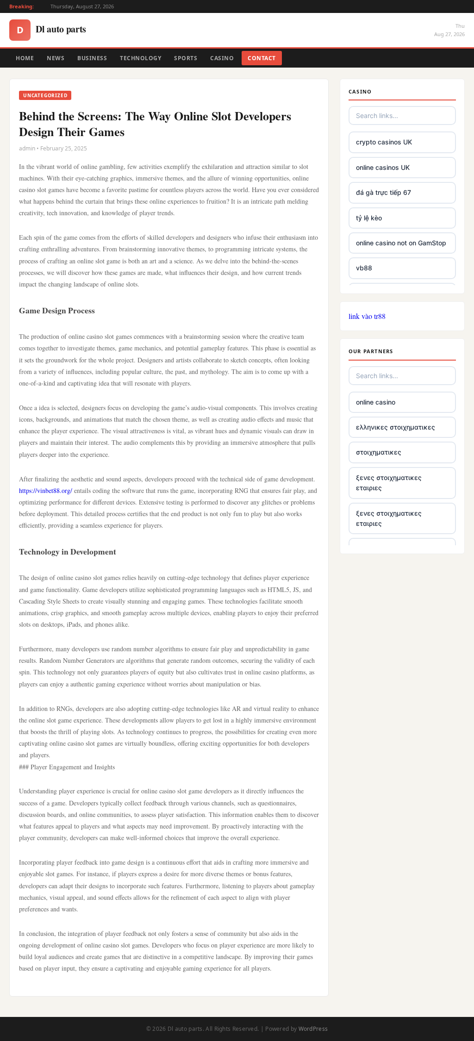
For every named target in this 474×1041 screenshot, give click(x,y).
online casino (375, 402)
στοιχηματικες (378, 452)
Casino (222, 58)
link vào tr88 (367, 316)
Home (25, 58)
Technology (140, 58)
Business (92, 58)
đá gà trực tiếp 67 (383, 192)
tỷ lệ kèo (369, 218)
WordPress (313, 1029)
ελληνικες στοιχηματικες (395, 427)
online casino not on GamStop (401, 243)
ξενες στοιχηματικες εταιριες (389, 483)
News (55, 58)
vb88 (364, 268)
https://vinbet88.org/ (45, 490)
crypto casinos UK (384, 142)
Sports (185, 58)
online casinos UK (383, 167)
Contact (262, 58)
